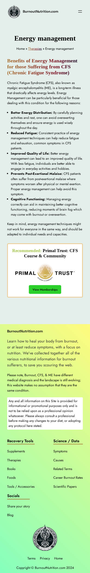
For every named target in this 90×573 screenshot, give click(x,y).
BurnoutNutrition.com (40, 11)
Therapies (35, 48)
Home (58, 558)
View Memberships (45, 289)
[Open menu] (80, 11)
